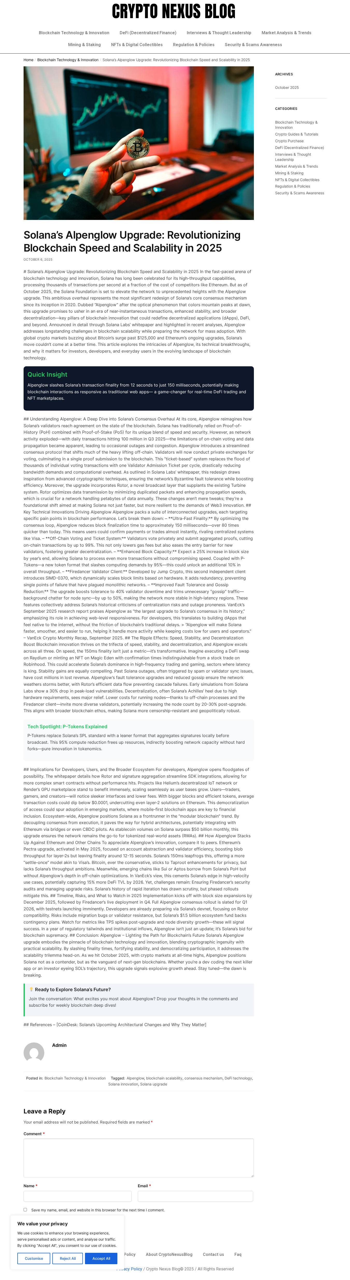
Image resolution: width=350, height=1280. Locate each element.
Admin (59, 1045)
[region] (67, 1242)
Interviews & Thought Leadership (219, 32)
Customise (34, 1258)
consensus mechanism (203, 1078)
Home (28, 60)
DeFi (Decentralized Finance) (148, 32)
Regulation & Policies (194, 44)
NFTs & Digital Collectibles (137, 44)
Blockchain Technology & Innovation (74, 32)
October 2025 (287, 87)
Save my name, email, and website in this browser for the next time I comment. (98, 1210)
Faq (237, 1254)
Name (31, 1185)
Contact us (213, 1254)
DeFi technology (238, 1078)
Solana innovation (123, 1084)
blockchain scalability (164, 1078)
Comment (34, 1133)
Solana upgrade (153, 1084)
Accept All (101, 1258)
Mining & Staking (84, 44)
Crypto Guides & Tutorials (296, 134)
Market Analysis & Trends (286, 32)
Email (144, 1185)
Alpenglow (135, 1078)
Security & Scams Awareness (253, 44)
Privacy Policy (129, 1269)
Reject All (68, 1258)
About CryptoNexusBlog (169, 1254)
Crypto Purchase (289, 141)
